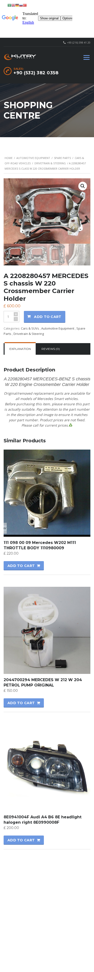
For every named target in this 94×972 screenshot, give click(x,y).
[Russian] (21, 5)
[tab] (20, 349)
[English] (13, 5)
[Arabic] (9, 5)
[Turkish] (25, 5)
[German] (17, 5)
